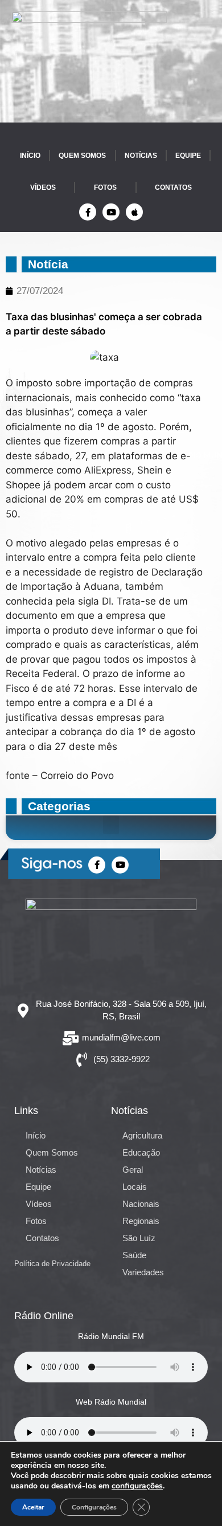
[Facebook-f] (87, 212)
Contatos (173, 187)
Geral (132, 1169)
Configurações (94, 1507)
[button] (111, 824)
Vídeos (43, 187)
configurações (137, 1486)
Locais (134, 1187)
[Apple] (134, 212)
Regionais (140, 1221)
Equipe (188, 156)
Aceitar (33, 1507)
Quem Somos (82, 156)
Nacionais (140, 1204)
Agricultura (142, 1135)
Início (30, 156)
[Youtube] (111, 212)
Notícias (141, 156)
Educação (141, 1152)
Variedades (143, 1272)
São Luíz (138, 1238)
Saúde (134, 1255)
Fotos (105, 187)
